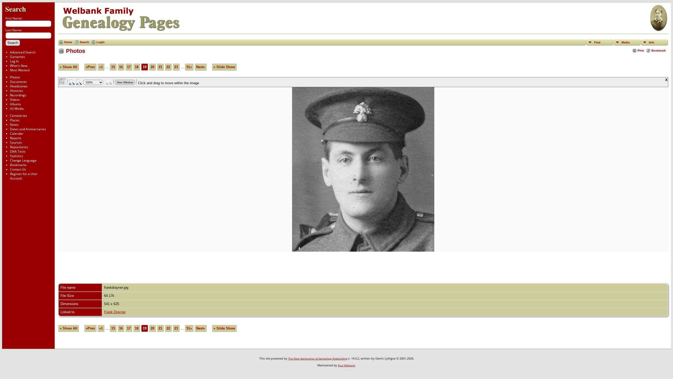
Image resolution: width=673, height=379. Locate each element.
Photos (15, 77)
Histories (16, 90)
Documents (18, 81)
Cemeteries (18, 115)
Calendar (16, 133)
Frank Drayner (115, 312)
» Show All (68, 67)
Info (651, 42)
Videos (15, 99)
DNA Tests (18, 151)
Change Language (23, 160)
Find (597, 42)
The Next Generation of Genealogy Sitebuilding (317, 358)
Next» (200, 67)
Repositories (19, 147)
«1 (101, 67)
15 (113, 67)
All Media (17, 108)
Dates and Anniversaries (28, 129)
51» (189, 67)
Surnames (17, 56)
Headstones (19, 86)
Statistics (16, 156)
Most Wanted (19, 70)
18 (137, 67)
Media (625, 42)
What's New (18, 65)
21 (160, 67)
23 (176, 67)
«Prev (90, 67)
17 (129, 67)
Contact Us (18, 169)
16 (121, 67)
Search (15, 9)
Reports (15, 138)
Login (100, 42)
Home (68, 42)
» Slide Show (224, 67)
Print (641, 50)
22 (168, 67)
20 (152, 67)
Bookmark (658, 50)
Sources (16, 142)
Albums (15, 104)
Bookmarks (18, 165)
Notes (14, 124)
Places (14, 120)
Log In (14, 61)
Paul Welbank (346, 365)
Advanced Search (22, 52)
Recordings (18, 95)
